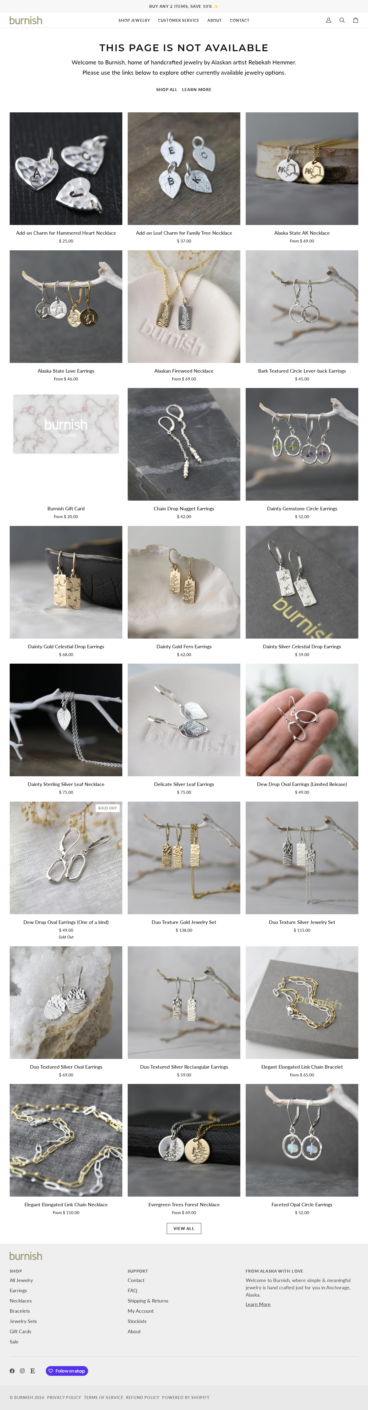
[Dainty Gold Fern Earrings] (184, 582)
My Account (141, 1311)
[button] (134, 20)
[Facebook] (12, 1371)
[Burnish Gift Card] (66, 444)
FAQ (132, 1290)
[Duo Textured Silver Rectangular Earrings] (184, 1002)
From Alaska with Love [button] (275, 1271)
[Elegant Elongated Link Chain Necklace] (66, 1140)
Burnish (23, 1397)
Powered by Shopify (186, 1397)
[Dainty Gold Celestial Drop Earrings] (66, 582)
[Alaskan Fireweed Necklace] (184, 306)
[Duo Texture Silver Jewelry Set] (302, 858)
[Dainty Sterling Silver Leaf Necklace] (66, 720)
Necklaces (21, 1301)
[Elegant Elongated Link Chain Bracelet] (302, 1002)
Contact (136, 1280)
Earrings (18, 1290)
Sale (14, 1342)
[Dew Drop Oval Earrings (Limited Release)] (302, 720)
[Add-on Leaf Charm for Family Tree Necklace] (184, 168)
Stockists (137, 1321)
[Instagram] (22, 1371)
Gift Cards (20, 1331)
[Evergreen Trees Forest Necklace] (184, 1140)
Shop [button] (16, 1271)
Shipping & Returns (148, 1301)
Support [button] (138, 1271)
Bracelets (20, 1311)
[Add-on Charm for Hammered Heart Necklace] (66, 168)
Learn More (258, 1304)
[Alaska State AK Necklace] (302, 168)
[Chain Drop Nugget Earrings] (184, 444)
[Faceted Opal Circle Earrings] (302, 1140)
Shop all (167, 89)
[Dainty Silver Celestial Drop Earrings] (302, 582)
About (134, 1331)
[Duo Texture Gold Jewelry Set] (184, 858)
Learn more (197, 89)
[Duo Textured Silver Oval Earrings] (66, 1002)
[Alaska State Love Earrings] (66, 306)
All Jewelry (21, 1280)
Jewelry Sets (23, 1321)
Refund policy (143, 1397)
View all (184, 1228)
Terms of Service (103, 1397)
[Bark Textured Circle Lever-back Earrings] (302, 306)
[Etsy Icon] (32, 1371)
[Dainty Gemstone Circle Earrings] (302, 444)
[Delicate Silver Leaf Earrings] (184, 720)
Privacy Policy (64, 1397)
